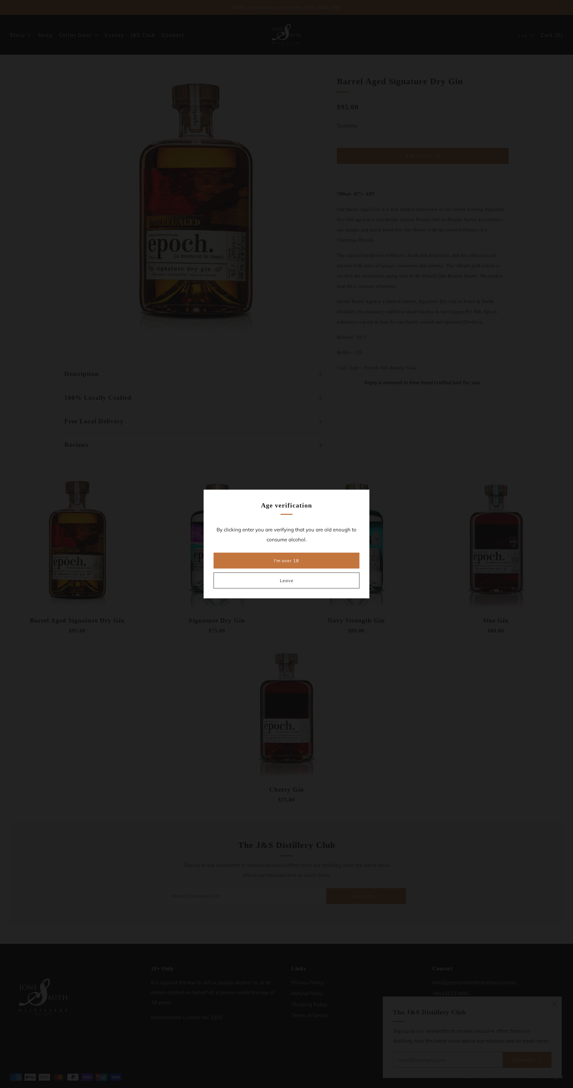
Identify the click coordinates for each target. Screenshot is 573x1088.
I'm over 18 (286, 560)
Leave (286, 580)
